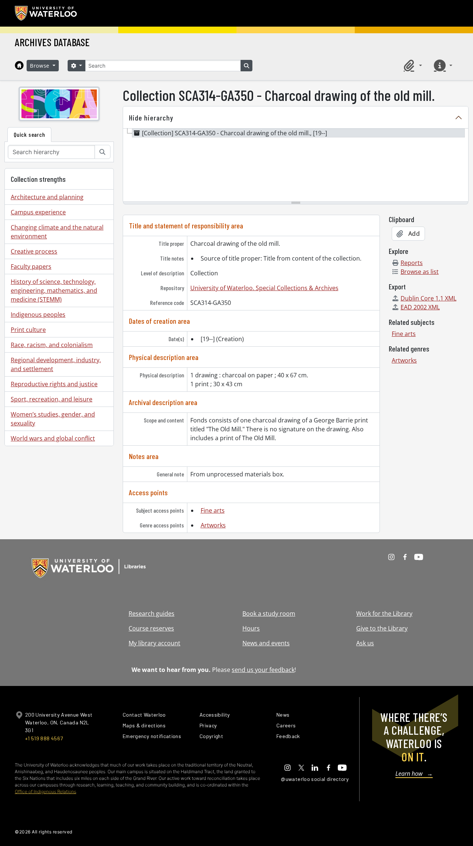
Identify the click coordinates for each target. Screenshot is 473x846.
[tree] (295, 166)
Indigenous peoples (38, 314)
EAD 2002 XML (420, 307)
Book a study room (268, 613)
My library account (154, 643)
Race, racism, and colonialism (52, 345)
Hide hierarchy (151, 117)
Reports (412, 263)
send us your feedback (263, 670)
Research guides (151, 613)
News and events (266, 643)
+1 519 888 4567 (44, 738)
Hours (251, 628)
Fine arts (213, 510)
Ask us (365, 643)
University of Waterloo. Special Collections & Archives (264, 288)
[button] (411, 65)
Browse (40, 65)
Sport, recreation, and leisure (51, 399)
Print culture (28, 330)
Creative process (34, 251)
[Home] (19, 65)
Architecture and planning (47, 197)
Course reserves (151, 628)
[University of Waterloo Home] (46, 13)
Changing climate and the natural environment (57, 231)
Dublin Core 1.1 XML (428, 298)
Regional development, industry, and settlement (56, 364)
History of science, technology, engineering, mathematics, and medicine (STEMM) (54, 290)
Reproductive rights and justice (54, 384)
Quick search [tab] (29, 134)
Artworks (213, 525)
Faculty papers (31, 266)
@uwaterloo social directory (315, 779)
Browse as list (420, 272)
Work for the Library (384, 613)
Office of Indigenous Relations (45, 791)
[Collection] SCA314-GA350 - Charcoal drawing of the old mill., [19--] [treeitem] (234, 133)
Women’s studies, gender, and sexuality (53, 418)
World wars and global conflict (53, 438)
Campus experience (38, 212)
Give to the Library (382, 628)
